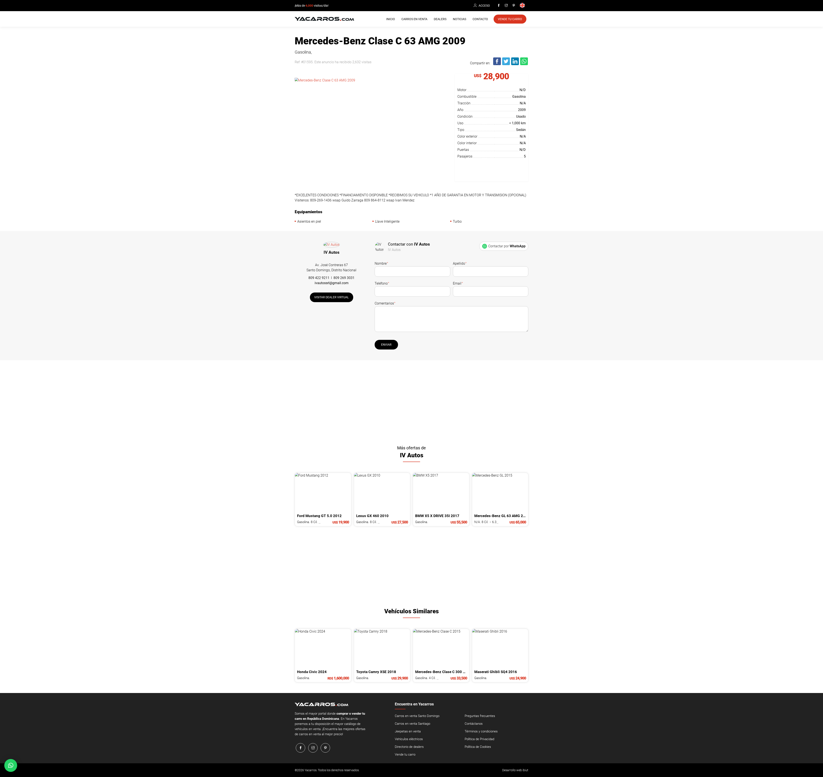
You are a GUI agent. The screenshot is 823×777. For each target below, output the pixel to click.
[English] (523, 5)
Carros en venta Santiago (412, 724)
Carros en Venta (414, 19)
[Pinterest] (513, 5)
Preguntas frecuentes (480, 716)
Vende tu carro (405, 754)
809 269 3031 (343, 278)
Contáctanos (474, 724)
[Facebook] (498, 5)
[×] (10, 765)
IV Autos (331, 252)
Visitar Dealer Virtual (331, 297)
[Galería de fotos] (371, 119)
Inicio (390, 19)
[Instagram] (506, 5)
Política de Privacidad (479, 739)
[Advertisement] (411, 401)
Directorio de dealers (409, 747)
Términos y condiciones (481, 731)
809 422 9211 (318, 278)
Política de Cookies (478, 747)
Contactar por (507, 246)
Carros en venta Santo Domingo (417, 716)
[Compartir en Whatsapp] (524, 64)
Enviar (386, 344)
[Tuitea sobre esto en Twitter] (506, 64)
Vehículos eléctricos (409, 739)
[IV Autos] (331, 245)
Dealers (440, 19)
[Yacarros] (324, 18)
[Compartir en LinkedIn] (515, 64)
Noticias (459, 19)
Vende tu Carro (510, 19)
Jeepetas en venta (408, 731)
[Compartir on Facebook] (497, 64)
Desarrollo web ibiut (515, 770)
